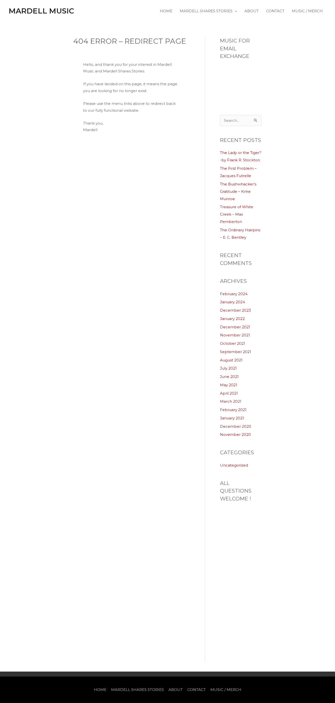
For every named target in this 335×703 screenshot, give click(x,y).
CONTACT (275, 11)
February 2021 (233, 409)
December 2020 (235, 426)
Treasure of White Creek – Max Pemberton (236, 214)
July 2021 (228, 368)
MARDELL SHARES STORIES (206, 11)
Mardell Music (41, 10)
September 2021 (235, 351)
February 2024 (233, 293)
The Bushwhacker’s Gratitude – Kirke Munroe (238, 191)
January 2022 (232, 318)
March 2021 (230, 401)
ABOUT (252, 11)
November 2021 (235, 335)
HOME (166, 11)
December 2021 (235, 327)
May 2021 (228, 385)
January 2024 (232, 302)
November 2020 (235, 434)
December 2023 (235, 310)
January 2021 (232, 418)
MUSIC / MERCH (307, 11)
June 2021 (229, 376)
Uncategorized (234, 465)
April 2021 (229, 393)
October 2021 (232, 343)
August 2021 (231, 360)
